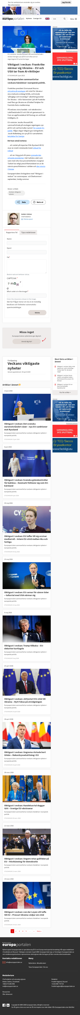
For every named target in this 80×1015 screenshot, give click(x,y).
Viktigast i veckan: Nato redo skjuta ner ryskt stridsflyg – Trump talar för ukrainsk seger (66, 369)
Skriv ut (40, 202)
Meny (72, 19)
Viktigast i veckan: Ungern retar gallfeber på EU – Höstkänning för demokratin (26, 860)
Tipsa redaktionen (28, 232)
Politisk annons (72, 51)
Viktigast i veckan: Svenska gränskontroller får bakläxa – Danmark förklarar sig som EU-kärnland (26, 482)
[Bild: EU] (27, 407)
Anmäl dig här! (27, 341)
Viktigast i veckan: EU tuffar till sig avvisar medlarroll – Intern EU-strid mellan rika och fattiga (26, 539)
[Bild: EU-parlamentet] (27, 575)
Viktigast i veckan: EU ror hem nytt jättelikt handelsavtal (64, 386)
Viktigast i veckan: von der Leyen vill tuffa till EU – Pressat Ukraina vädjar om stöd (25, 913)
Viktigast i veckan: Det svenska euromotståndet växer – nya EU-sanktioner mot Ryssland (25, 426)
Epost (9, 248)
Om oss (45, 967)
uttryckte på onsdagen (16, 91)
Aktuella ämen (41, 963)
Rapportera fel (11, 232)
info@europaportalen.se (14, 962)
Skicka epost (28, 219)
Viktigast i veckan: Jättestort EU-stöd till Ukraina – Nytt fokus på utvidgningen (25, 700)
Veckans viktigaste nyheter (15, 193)
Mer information (14, 5)
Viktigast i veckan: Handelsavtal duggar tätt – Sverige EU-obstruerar (24, 807)
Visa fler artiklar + (65, 392)
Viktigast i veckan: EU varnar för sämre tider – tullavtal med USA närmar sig (26, 594)
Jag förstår (66, 2)
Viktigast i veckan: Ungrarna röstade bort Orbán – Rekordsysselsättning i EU (25, 753)
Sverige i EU (37, 18)
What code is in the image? (17, 291)
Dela (24, 202)
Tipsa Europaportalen (35, 967)
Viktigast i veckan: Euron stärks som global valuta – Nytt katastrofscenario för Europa (65, 378)
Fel (8, 257)
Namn (9, 239)
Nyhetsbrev (32, 963)
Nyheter (29, 18)
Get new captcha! (8, 288)
